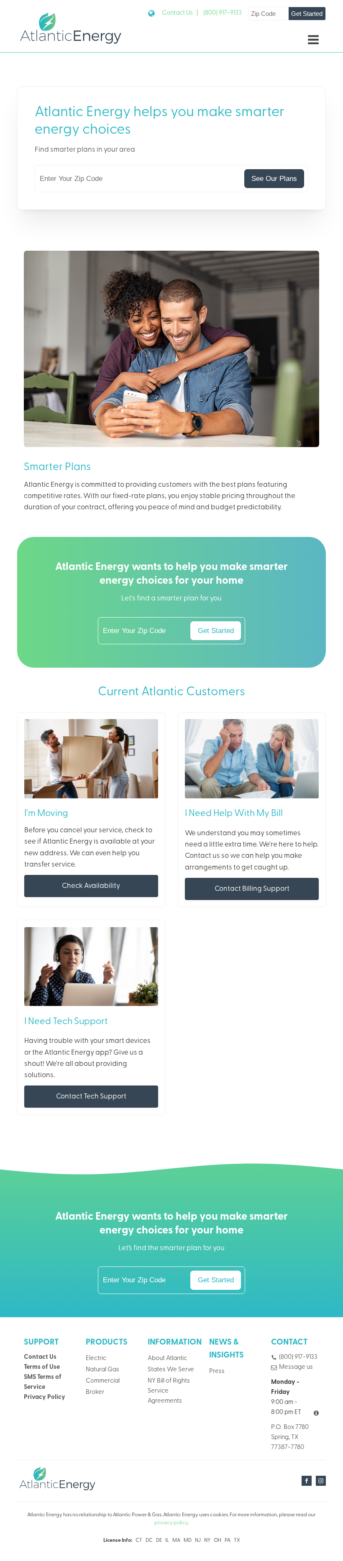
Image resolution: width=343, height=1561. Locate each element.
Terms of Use (42, 1367)
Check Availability (91, 886)
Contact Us (40, 1357)
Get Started (307, 13)
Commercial (103, 1381)
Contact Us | (180, 13)
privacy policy (171, 1522)
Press (217, 1371)
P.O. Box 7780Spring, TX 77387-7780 (290, 1437)
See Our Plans (274, 179)
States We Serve (171, 1370)
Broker (95, 1392)
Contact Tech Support (91, 1096)
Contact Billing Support (252, 888)
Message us (296, 1367)
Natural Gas (102, 1370)
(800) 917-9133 (222, 13)
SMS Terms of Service (42, 1382)
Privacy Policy (44, 1397)
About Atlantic (167, 1358)
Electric (96, 1358)
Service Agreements (165, 1396)
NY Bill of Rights (169, 1381)
